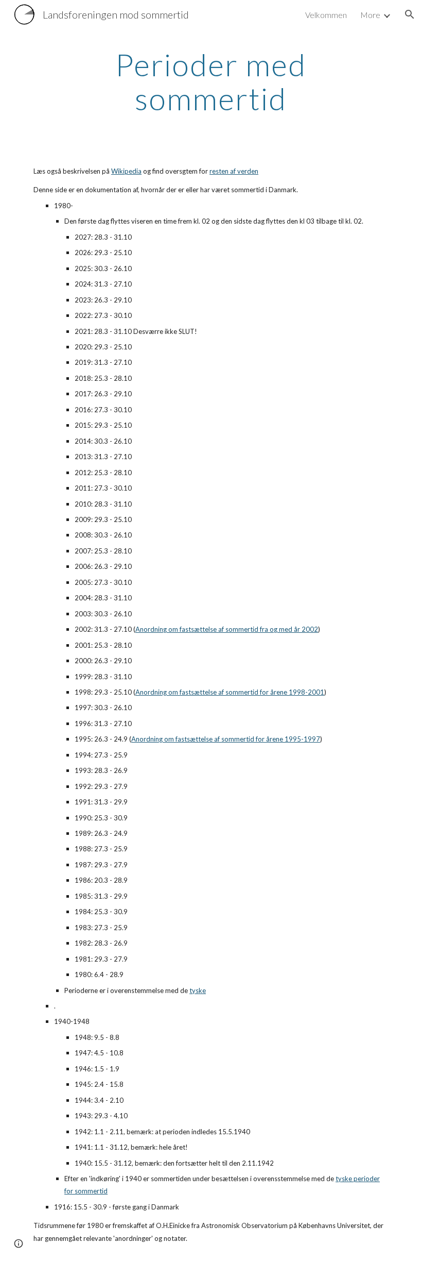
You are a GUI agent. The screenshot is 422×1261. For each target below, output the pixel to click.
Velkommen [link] (326, 15)
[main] (211, 81)
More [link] (370, 15)
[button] (409, 14)
